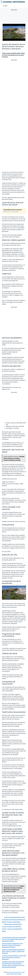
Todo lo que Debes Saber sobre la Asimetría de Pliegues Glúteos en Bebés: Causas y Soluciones (13, 919)
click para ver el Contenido (11, 211)
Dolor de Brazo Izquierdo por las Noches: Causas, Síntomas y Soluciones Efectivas (12, 945)
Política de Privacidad (14, 972)
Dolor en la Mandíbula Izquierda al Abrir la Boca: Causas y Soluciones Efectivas (13, 951)
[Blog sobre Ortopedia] (13, 2)
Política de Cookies (16, 974)
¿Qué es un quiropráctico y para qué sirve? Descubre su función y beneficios (14, 957)
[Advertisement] (14, 16)
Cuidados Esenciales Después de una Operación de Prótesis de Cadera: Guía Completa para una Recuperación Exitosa (13, 964)
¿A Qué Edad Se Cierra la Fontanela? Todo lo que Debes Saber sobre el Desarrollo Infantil (14, 939)
